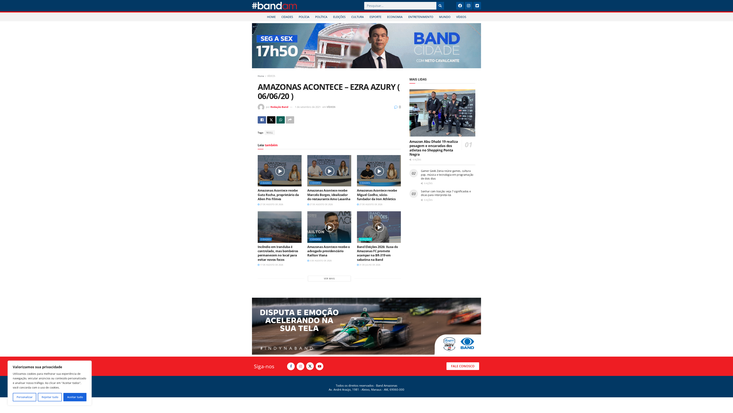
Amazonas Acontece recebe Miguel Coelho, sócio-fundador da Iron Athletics (377, 194)
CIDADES (287, 17)
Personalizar (25, 397)
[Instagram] (468, 6)
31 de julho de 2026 (369, 264)
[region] (50, 383)
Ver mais (329, 278)
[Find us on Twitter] (310, 366)
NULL (269, 132)
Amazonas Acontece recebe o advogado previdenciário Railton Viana (328, 251)
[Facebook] (460, 6)
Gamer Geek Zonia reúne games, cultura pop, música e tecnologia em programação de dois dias (447, 174)
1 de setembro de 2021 (308, 107)
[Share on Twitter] (271, 120)
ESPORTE (375, 17)
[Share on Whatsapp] (280, 120)
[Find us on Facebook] (291, 366)
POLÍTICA (321, 17)
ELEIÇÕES (339, 17)
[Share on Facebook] (262, 120)
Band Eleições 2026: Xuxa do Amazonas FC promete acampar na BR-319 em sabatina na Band (377, 253)
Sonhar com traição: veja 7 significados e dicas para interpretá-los (446, 193)
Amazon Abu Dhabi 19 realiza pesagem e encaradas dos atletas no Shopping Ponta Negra (433, 148)
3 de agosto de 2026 (320, 260)
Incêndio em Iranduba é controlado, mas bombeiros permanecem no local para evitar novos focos (278, 253)
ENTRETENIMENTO (420, 17)
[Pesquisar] (440, 6)
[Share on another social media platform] (290, 120)
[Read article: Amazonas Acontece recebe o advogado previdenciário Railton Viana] (329, 227)
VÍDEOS (461, 17)
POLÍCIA (304, 17)
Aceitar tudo (75, 397)
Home (261, 76)
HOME (271, 17)
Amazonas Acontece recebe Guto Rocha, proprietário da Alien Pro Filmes (278, 194)
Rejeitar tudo (50, 397)
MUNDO (444, 17)
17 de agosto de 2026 (271, 264)
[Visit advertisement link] (366, 45)
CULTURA (357, 17)
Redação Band (279, 107)
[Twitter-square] (477, 6)
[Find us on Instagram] (300, 366)
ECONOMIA (395, 17)
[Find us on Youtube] (319, 366)
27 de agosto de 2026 (271, 204)
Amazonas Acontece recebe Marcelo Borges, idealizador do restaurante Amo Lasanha (328, 194)
